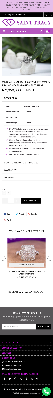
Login (46, 14)
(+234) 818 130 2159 (18, 15)
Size (3, 189)
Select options (26, 265)
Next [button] (49, 258)
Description (11, 98)
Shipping (9, 177)
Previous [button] (3, 258)
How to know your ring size (21, 162)
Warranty (10, 170)
